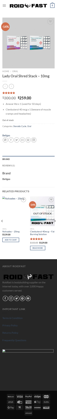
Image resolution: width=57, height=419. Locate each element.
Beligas (6, 135)
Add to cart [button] (11, 240)
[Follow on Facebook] (5, 298)
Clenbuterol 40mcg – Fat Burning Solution (42, 233)
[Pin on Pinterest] (28, 140)
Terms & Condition (12, 317)
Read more (37, 248)
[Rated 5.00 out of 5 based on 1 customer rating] (28, 93)
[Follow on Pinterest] (22, 298)
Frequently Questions (14, 340)
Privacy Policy (10, 325)
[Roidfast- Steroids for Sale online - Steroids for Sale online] (28, 5)
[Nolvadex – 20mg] (14, 211)
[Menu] (4, 5)
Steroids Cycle (19, 126)
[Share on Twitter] (16, 140)
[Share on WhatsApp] (5, 140)
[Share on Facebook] (11, 140)
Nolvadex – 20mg (10, 231)
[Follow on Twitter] (16, 298)
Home (5, 71)
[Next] (54, 227)
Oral (15, 71)
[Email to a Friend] (22, 140)
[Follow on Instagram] (11, 298)
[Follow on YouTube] (28, 298)
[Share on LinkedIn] (33, 140)
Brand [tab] (6, 159)
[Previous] (2, 227)
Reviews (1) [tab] (8, 165)
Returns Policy (10, 332)
